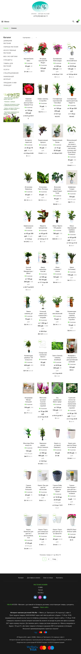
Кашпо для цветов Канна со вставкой (71, 445)
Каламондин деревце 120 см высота (28, 358)
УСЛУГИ (6, 69)
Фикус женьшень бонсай (42, 269)
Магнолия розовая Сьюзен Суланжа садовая (43, 402)
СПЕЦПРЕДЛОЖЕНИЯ (10, 73)
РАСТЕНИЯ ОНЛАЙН (40, 585)
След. (54, 559)
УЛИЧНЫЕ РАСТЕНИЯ (10, 47)
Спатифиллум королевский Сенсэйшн (57, 101)
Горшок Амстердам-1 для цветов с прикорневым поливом (71, 489)
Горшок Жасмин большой (28, 487)
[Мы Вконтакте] (35, 597)
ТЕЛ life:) (40, 593)
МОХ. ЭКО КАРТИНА (10, 56)
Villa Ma (9, 604)
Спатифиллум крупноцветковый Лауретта (73, 101)
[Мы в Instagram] (40, 597)
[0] (77, 21)
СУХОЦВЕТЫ (7, 60)
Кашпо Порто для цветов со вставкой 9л (57, 532)
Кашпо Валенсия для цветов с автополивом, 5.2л (28, 534)
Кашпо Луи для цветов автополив (43, 487)
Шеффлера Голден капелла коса (71, 189)
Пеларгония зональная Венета (43, 355)
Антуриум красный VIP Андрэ (43, 61)
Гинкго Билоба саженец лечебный (57, 358)
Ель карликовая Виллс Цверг (57, 400)
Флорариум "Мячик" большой (28, 400)
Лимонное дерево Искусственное (43, 445)
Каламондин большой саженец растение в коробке (71, 315)
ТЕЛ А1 (40, 590)
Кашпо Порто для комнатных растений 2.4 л (43, 532)
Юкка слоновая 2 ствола (57, 269)
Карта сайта (44, 607)
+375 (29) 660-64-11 (40, 16)
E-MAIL (40, 587)
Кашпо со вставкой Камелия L (57, 445)
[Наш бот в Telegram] (44, 597)
